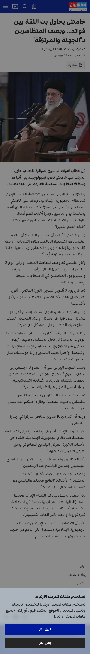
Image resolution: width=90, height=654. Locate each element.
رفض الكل (45, 643)
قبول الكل (45, 629)
